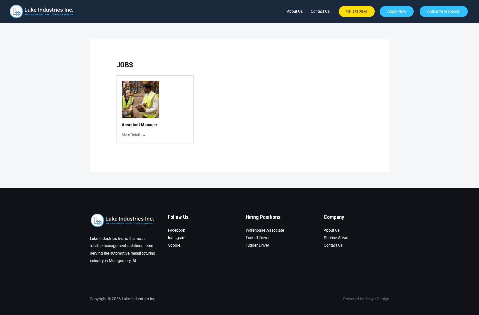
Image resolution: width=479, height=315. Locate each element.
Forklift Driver (258, 237)
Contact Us (320, 11)
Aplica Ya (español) (443, 11)
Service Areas (336, 237)
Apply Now (396, 11)
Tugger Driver (257, 245)
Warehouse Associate (265, 230)
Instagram (176, 237)
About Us (295, 11)
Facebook (176, 230)
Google (174, 245)
